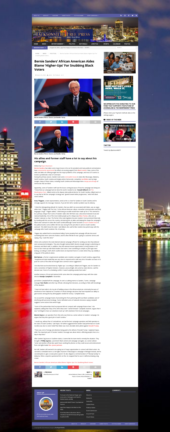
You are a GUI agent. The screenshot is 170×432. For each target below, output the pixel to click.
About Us (36, 15)
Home (36, 44)
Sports (106, 44)
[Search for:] (126, 48)
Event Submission (92, 15)
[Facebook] (128, 15)
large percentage (91, 181)
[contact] (121, 15)
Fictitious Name (78, 15)
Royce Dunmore (46, 166)
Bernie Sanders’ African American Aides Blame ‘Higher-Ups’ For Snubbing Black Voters (63, 362)
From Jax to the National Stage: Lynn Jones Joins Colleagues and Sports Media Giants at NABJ (71, 397)
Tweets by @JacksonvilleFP (112, 150)
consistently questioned (46, 170)
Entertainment (57, 44)
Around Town (90, 414)
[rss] (136, 15)
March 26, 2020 (41, 75)
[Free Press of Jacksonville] (85, 41)
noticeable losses (71, 177)
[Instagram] (125, 15)
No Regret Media (60, 427)
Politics (72, 44)
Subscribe (55, 15)
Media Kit (46, 15)
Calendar (116, 44)
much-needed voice (90, 222)
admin (50, 75)
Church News (90, 417)
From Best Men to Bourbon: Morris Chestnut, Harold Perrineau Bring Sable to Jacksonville (72, 415)
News (44, 44)
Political (57, 75)
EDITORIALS (83, 44)
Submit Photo (66, 15)
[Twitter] (132, 15)
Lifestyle (94, 44)
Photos (127, 44)
